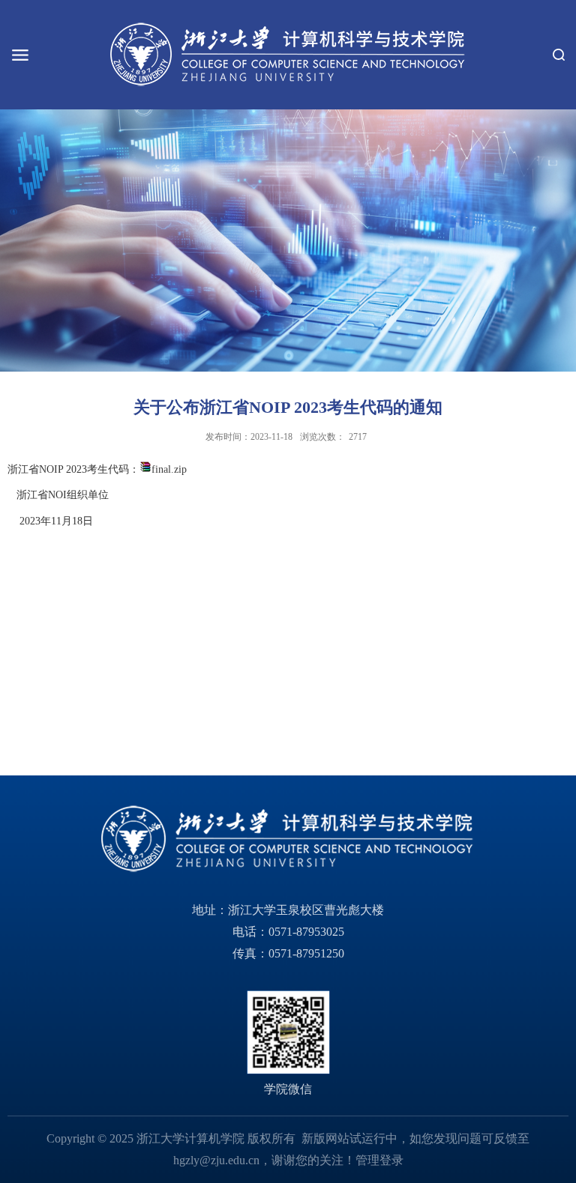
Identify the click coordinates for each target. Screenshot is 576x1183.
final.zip (169, 469)
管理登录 (380, 1160)
